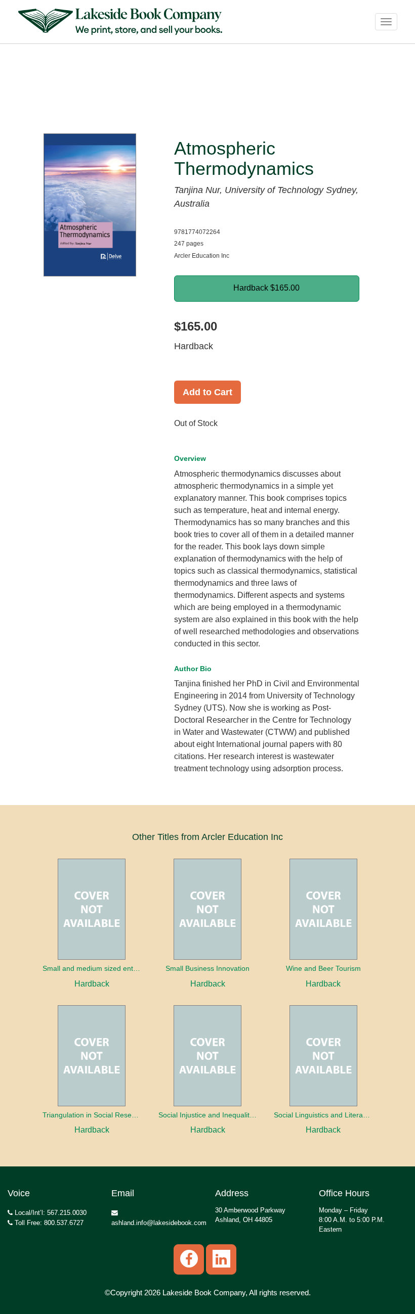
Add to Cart (207, 392)
